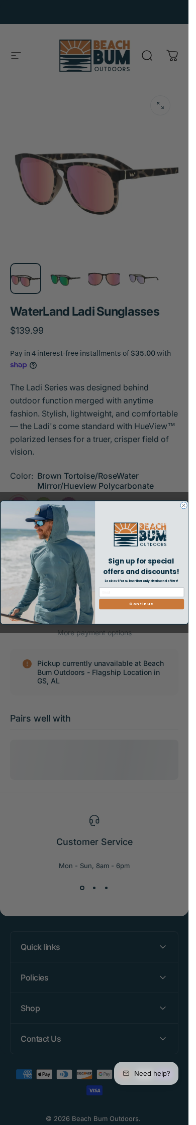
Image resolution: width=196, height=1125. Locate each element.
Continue (141, 604)
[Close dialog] (183, 505)
